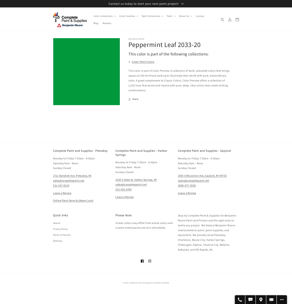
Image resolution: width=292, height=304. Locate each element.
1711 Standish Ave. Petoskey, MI (72, 175)
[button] (104, 16)
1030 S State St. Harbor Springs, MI (136, 179)
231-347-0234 (61, 185)
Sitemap (57, 240)
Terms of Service (62, 234)
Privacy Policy (60, 228)
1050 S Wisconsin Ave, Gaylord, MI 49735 (202, 175)
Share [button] (135, 99)
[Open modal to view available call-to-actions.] (282, 299)
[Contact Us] (271, 299)
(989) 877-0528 (187, 185)
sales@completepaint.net (68, 180)
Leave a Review (62, 193)
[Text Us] (250, 299)
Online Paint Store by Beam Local (73, 200)
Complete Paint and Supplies (141, 283)
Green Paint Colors (143, 62)
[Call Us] (240, 299)
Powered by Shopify (161, 283)
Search (56, 223)
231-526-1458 (123, 189)
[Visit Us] (261, 299)
